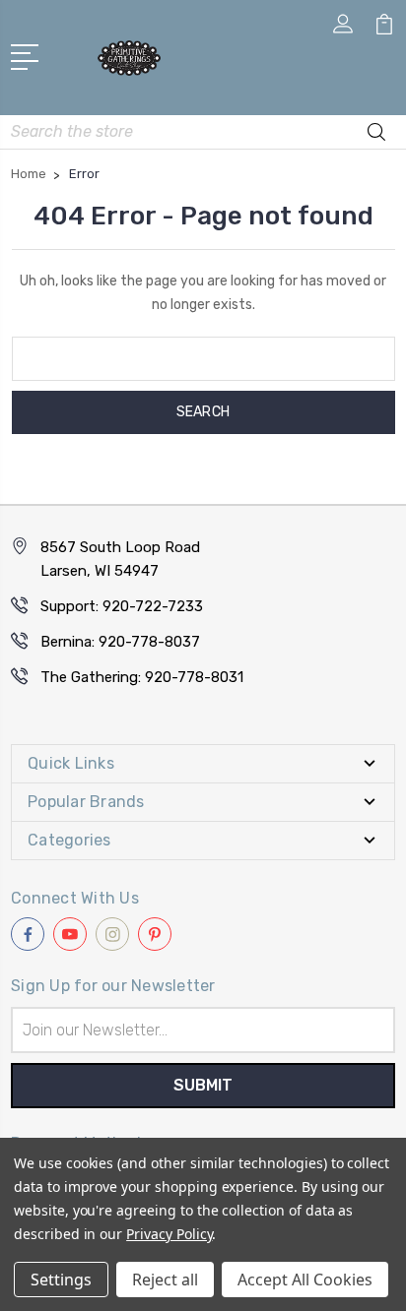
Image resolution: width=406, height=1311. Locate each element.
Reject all (165, 1279)
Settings (61, 1279)
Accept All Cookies (304, 1279)
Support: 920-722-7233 (121, 606)
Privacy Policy (169, 1233)
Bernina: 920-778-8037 (120, 642)
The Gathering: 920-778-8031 (141, 677)
